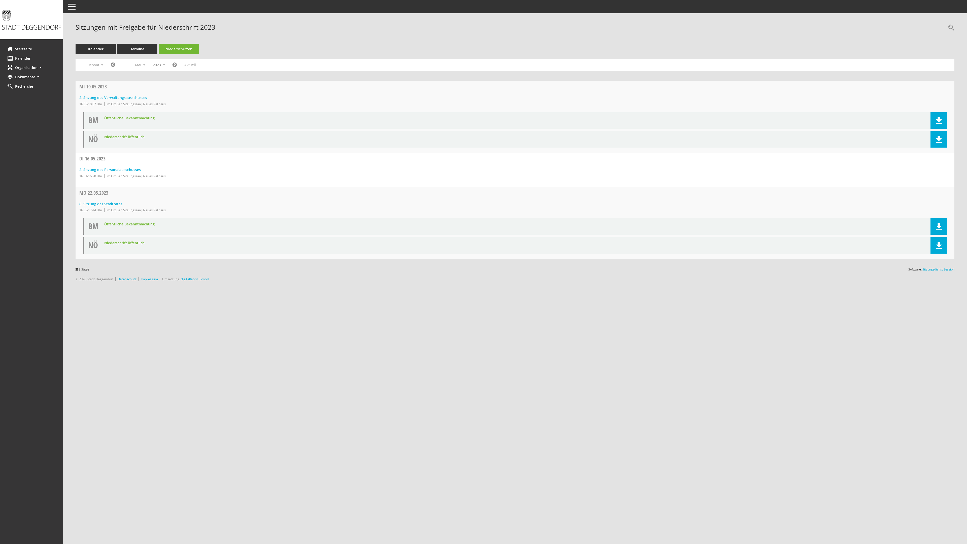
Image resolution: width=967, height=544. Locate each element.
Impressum (149, 279)
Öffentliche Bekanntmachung (129, 118)
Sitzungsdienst (938, 269)
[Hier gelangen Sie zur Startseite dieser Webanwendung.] (31, 21)
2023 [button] (157, 64)
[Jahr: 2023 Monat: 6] (175, 65)
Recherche (24, 86)
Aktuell (190, 64)
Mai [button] (138, 64)
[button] (31, 67)
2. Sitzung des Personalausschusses (110, 169)
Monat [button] (94, 64)
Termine (137, 49)
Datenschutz (127, 279)
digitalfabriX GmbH (195, 279)
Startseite (23, 49)
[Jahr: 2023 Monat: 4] (113, 65)
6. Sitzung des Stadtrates (100, 203)
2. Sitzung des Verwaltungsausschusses (113, 97)
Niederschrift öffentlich (124, 137)
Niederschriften (178, 49)
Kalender (22, 58)
